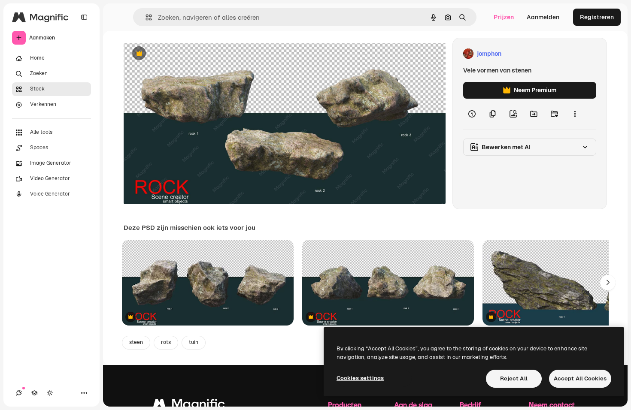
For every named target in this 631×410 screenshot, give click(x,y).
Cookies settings (360, 378)
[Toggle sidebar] (84, 17)
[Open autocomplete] (145, 17)
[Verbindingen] (19, 393)
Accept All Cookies (580, 378)
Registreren (597, 17)
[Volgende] (608, 283)
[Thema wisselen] (50, 393)
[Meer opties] (574, 114)
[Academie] (34, 393)
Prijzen (504, 17)
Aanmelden (543, 17)
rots (166, 342)
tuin (193, 342)
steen (136, 342)
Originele (180, 54)
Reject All (514, 378)
